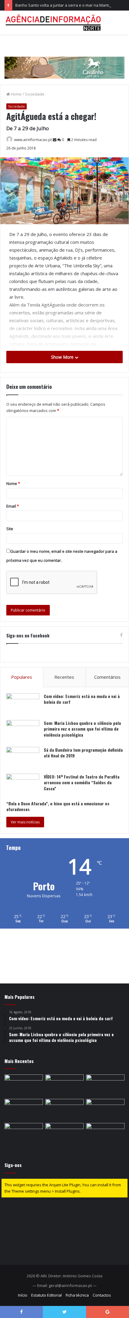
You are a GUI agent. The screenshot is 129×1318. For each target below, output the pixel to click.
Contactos (102, 1295)
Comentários (107, 677)
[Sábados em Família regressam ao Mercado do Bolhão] (105, 1134)
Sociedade (34, 94)
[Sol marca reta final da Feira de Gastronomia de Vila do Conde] (23, 1134)
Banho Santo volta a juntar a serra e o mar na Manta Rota (67, 5)
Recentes (64, 677)
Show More (63, 357)
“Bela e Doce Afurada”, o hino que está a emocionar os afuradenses (58, 806)
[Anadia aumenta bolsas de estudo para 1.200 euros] (64, 1085)
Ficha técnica (77, 1295)
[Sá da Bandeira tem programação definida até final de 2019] (22, 758)
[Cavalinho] (64, 59)
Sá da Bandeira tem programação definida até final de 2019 (83, 753)
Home (16, 94)
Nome (13, 483)
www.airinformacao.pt (33, 139)
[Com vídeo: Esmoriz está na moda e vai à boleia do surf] (22, 704)
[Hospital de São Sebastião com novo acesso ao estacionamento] (23, 1085)
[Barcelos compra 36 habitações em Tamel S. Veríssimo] (64, 1110)
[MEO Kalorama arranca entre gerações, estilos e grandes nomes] (105, 1110)
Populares (21, 677)
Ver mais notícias (25, 822)
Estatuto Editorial (46, 1295)
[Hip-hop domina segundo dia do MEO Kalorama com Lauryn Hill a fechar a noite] (23, 1110)
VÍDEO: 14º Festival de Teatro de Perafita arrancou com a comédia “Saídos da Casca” (81, 782)
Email (12, 506)
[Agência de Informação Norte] (54, 23)
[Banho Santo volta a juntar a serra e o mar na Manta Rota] (105, 1085)
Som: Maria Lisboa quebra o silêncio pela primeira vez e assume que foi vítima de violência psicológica (82, 729)
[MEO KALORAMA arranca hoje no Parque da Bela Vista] (64, 1134)
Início (22, 1295)
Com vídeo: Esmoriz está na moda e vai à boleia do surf (82, 699)
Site (9, 528)
